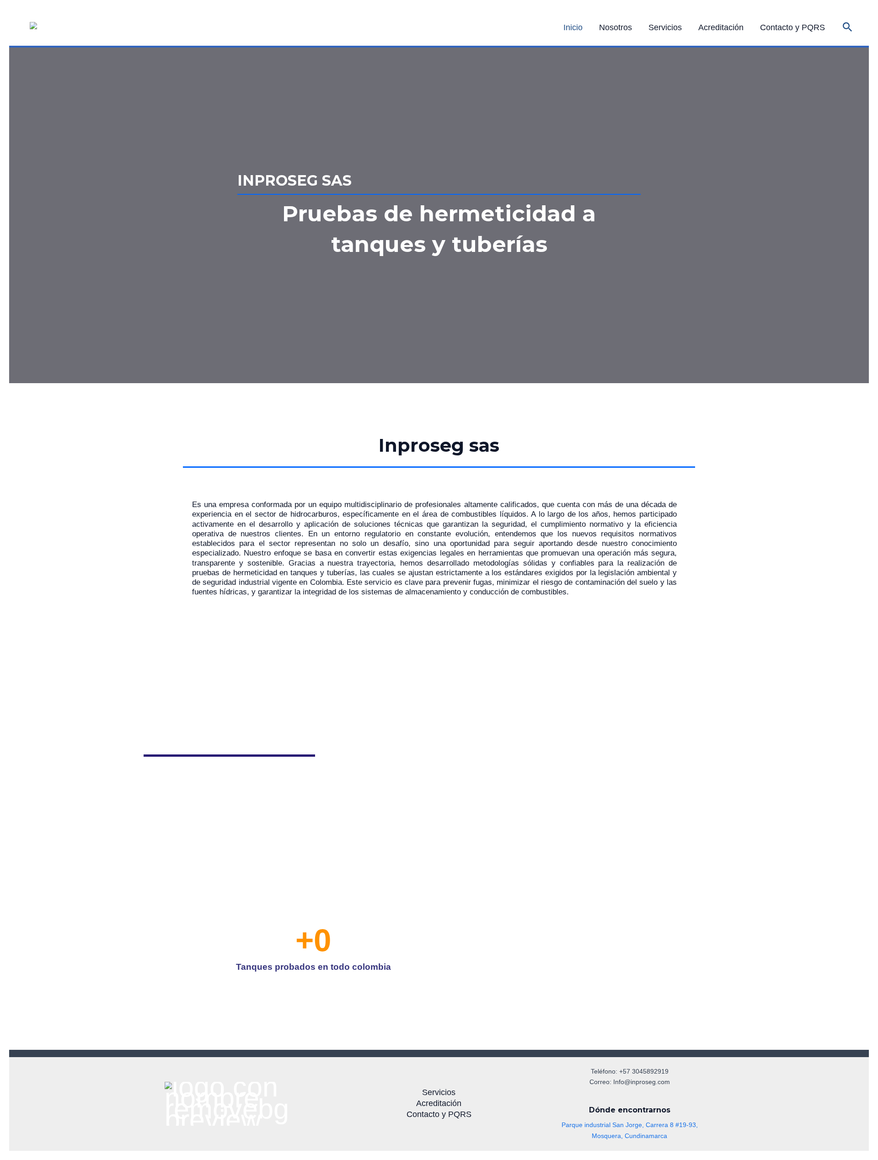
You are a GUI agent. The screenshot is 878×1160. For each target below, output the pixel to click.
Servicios (665, 27)
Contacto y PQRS (792, 27)
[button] (847, 27)
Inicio (573, 27)
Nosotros (615, 27)
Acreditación (721, 27)
